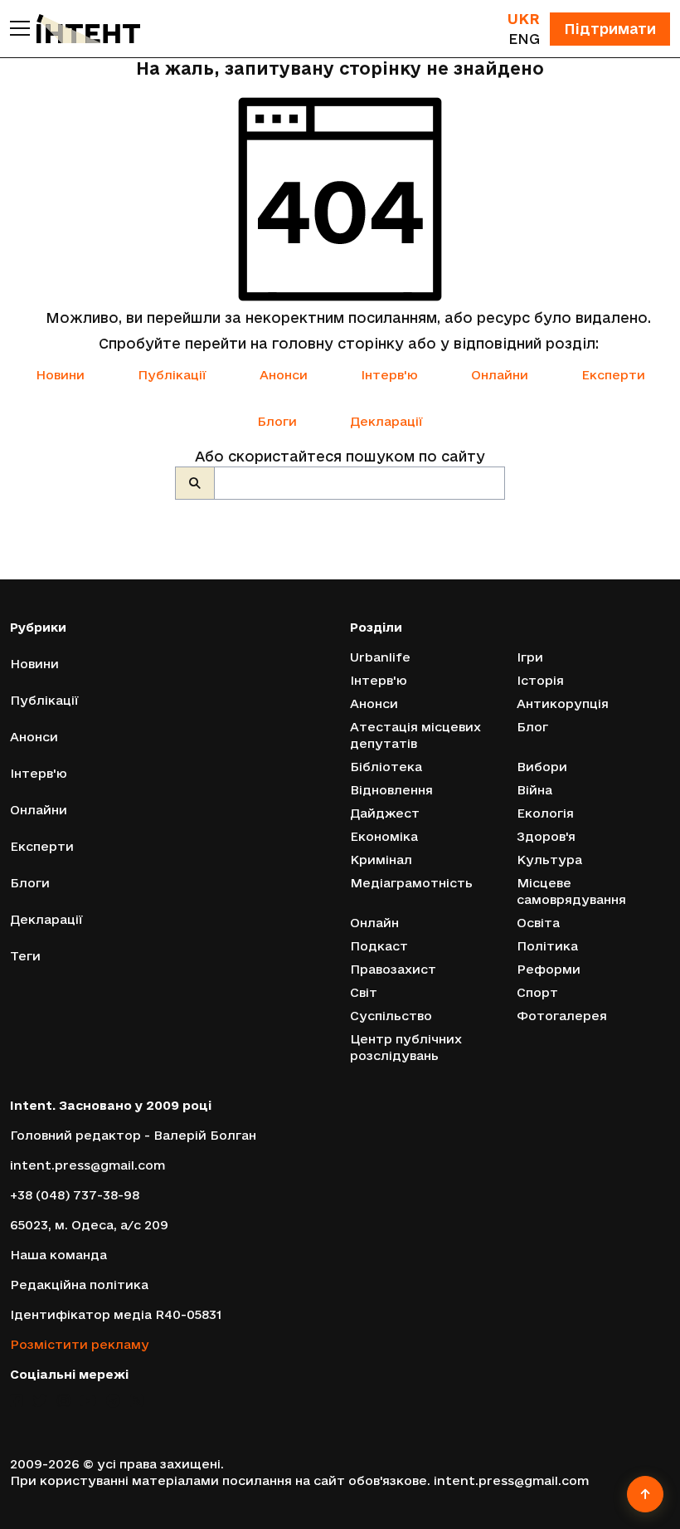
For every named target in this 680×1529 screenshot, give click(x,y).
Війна (534, 790)
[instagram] (63, 1401)
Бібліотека (386, 767)
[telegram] (113, 1401)
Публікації (172, 375)
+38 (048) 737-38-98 (74, 1195)
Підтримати (610, 29)
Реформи (548, 969)
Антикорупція (563, 703)
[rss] (136, 1401)
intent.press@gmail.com (87, 1165)
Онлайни (499, 375)
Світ (363, 992)
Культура (549, 859)
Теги (25, 956)
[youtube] (88, 1401)
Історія (540, 680)
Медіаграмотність (411, 883)
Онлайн (374, 923)
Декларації (386, 421)
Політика (547, 946)
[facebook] (16, 1401)
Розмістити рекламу (79, 1344)
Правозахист (393, 969)
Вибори (542, 767)
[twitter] (39, 1401)
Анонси (284, 375)
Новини (60, 375)
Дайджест (385, 813)
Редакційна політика (79, 1284)
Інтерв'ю (389, 375)
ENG (524, 38)
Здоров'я (546, 836)
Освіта (538, 923)
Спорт (537, 992)
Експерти (613, 375)
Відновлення (391, 790)
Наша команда (58, 1255)
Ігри (530, 657)
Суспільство (391, 1016)
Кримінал (381, 859)
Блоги (277, 421)
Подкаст (379, 946)
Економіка (384, 836)
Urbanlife (380, 657)
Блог (532, 727)
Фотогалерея (562, 1016)
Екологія (545, 813)
